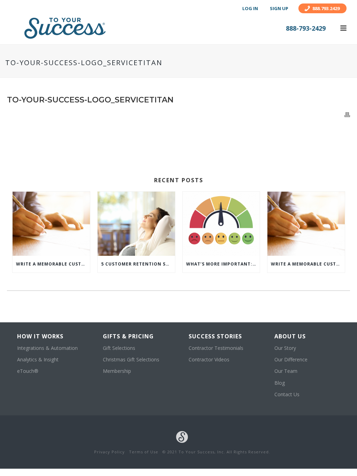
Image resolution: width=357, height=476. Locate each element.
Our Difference (290, 359)
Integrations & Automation (47, 348)
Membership (117, 371)
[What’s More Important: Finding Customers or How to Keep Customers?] (221, 224)
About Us (290, 336)
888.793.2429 (326, 8)
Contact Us (286, 394)
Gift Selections (119, 348)
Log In (250, 8)
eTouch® (27, 371)
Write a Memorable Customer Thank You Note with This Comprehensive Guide (53, 264)
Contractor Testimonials (216, 348)
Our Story (285, 348)
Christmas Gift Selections (131, 359)
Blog (279, 382)
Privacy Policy (109, 451)
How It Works (40, 336)
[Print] (347, 114)
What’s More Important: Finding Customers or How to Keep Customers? (223, 264)
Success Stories (215, 336)
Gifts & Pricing (128, 336)
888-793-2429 (306, 28)
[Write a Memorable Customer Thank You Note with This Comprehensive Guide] (51, 224)
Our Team (285, 371)
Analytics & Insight (38, 359)
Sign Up (279, 8)
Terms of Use (143, 451)
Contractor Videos (209, 359)
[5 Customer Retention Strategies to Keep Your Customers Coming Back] (136, 224)
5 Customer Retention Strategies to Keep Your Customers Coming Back (138, 264)
